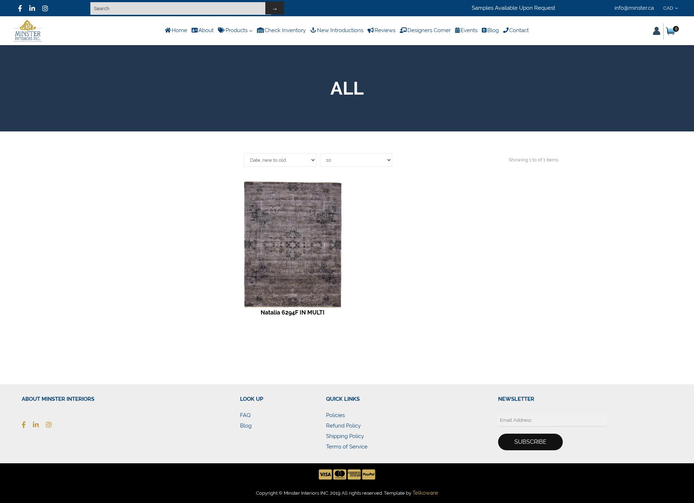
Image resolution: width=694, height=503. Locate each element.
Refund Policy (343, 425)
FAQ (245, 415)
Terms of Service (347, 446)
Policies (335, 415)
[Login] (656, 31)
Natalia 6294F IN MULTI (293, 312)
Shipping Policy (345, 436)
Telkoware (425, 493)
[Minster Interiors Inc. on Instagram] (52, 424)
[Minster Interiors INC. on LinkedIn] (32, 8)
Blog (246, 425)
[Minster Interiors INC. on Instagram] (45, 8)
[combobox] (671, 8)
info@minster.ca (634, 8)
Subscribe (530, 441)
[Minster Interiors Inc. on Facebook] (20, 8)
